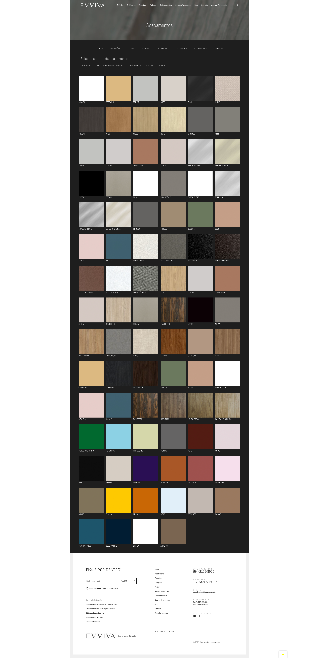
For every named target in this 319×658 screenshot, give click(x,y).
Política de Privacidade (164, 632)
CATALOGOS (220, 49)
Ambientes (131, 5)
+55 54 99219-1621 (206, 582)
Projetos (153, 5)
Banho (145, 49)
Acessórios (181, 49)
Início (157, 570)
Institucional (159, 574)
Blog (196, 5)
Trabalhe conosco (161, 613)
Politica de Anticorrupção (94, 617)
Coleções (142, 5)
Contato (204, 5)
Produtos (158, 578)
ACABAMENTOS (200, 49)
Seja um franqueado (183, 5)
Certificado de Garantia (94, 600)
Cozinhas (98, 49)
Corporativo (162, 49)
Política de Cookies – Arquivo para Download (100, 609)
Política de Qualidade (93, 622)
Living (132, 49)
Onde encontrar (166, 5)
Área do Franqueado (219, 5)
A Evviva (120, 5)
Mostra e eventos (162, 591)
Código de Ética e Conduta (95, 613)
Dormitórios (116, 49)
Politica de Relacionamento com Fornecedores (101, 604)
